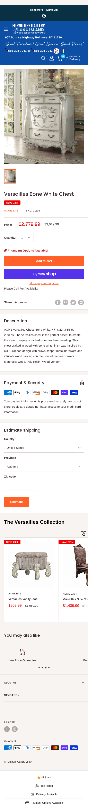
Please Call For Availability (21, 288)
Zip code (10, 476)
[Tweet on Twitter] (73, 302)
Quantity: (10, 237)
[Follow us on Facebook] (7, 729)
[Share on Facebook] (58, 302)
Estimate (16, 501)
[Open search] (43, 58)
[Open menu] (6, 29)
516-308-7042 (43, 50)
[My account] (52, 58)
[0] (59, 58)
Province (10, 457)
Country (9, 439)
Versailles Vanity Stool (23, 599)
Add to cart (44, 261)
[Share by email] (81, 302)
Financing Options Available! (27, 250)
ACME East (12, 210)
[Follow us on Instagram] (15, 729)
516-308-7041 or (19, 50)
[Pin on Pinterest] (65, 302)
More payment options (44, 283)
